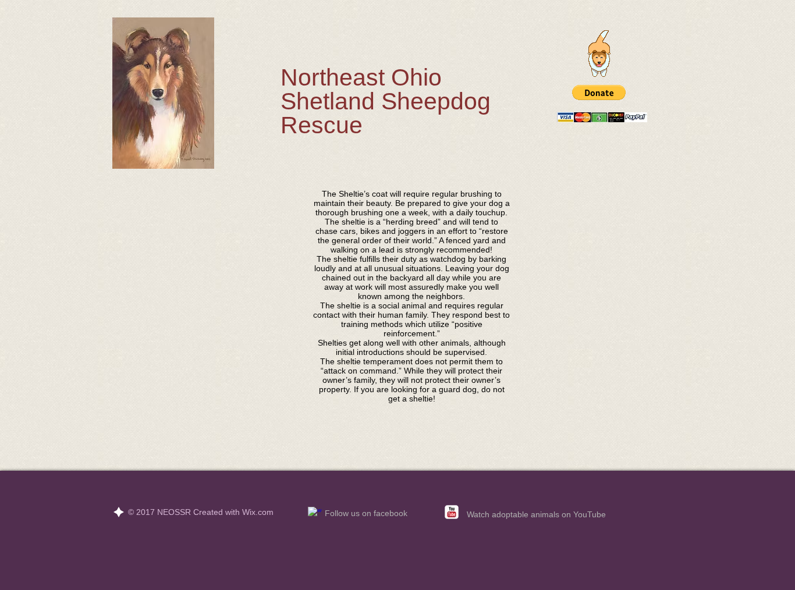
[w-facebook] (315, 514)
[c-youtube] (452, 512)
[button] (599, 92)
